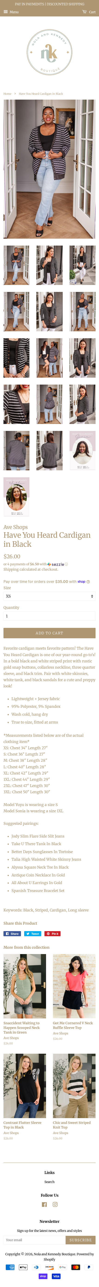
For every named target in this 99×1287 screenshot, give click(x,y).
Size (7, 587)
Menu (14, 12)
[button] (49, 564)
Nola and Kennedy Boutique (54, 1254)
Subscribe (81, 1240)
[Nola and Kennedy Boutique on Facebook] (44, 1206)
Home (7, 93)
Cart (92, 12)
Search (49, 1182)
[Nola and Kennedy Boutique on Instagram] (55, 1206)
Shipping (11, 569)
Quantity (11, 607)
